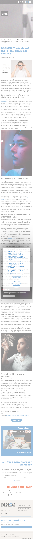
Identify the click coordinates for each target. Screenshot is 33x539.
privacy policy (13, 273)
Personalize (16, 284)
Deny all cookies (16, 281)
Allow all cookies (16, 277)
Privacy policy (16, 287)
